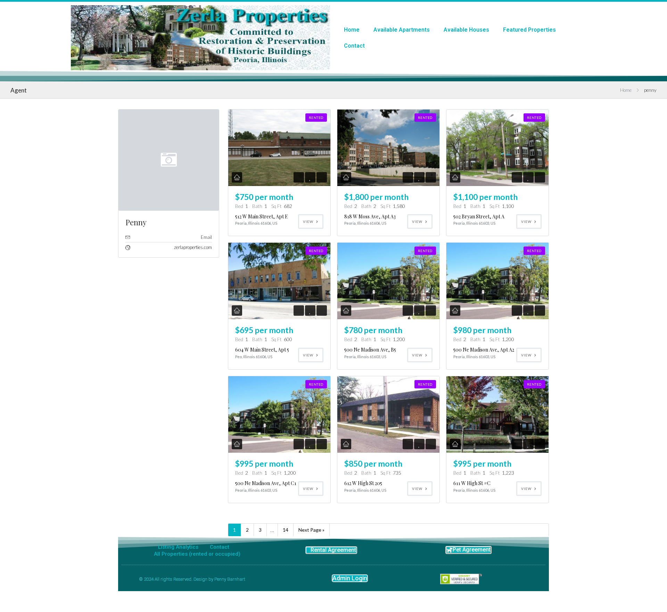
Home (352, 29)
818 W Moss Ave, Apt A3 (370, 216)
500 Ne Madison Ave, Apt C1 (265, 483)
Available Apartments (401, 29)
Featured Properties (529, 29)
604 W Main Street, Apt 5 (262, 349)
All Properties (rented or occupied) (197, 554)
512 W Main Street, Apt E (261, 216)
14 (285, 530)
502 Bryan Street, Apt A (478, 216)
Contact (354, 45)
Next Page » (311, 530)
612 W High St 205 (363, 483)
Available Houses (466, 29)
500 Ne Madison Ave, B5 (370, 349)
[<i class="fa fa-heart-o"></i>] (310, 177)
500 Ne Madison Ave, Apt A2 (483, 349)
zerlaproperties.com (193, 247)
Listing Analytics (178, 547)
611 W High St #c (472, 483)
